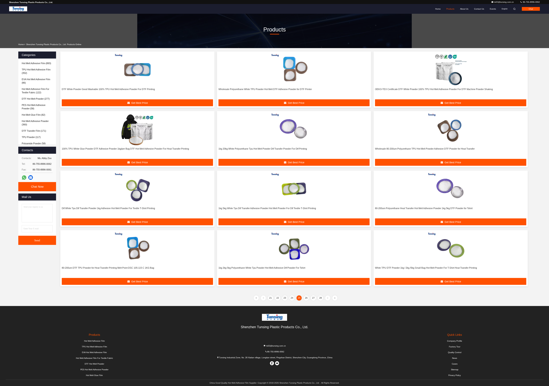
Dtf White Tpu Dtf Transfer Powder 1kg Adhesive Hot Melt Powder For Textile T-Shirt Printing (108, 208)
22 (277, 298)
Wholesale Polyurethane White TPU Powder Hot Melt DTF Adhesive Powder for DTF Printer (265, 89)
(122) (35, 91)
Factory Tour (454, 346)
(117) (31, 137)
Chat (531, 9)
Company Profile (454, 341)
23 (285, 298)
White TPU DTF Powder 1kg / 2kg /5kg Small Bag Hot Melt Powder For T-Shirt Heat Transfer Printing (426, 268)
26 (306, 298)
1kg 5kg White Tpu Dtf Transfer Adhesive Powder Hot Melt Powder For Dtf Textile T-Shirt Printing (267, 208)
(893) (36, 63)
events (493, 9)
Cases (455, 364)
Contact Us (479, 9)
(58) (33, 107)
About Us (464, 9)
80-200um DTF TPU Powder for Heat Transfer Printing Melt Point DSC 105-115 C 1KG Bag (108, 268)
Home (438, 9)
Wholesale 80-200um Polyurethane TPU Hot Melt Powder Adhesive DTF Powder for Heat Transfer (425, 149)
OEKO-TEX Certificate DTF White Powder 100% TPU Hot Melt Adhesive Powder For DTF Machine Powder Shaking (434, 89)
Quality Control (454, 352)
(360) (35, 123)
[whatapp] (24, 177)
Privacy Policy (454, 375)
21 (270, 298)
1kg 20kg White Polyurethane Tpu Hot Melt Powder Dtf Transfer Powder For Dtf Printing (262, 149)
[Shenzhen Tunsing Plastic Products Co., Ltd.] (18, 8)
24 (292, 298)
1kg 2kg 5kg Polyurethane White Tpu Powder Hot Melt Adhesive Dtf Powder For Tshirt (261, 268)
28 (320, 298)
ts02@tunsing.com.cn (504, 2)
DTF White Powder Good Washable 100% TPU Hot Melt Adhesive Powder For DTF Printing (108, 89)
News (454, 358)
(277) (36, 99)
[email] (30, 177)
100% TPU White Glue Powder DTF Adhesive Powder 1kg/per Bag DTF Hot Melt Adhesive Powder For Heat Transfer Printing (125, 149)
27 (313, 298)
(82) (33, 115)
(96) (36, 81)
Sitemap (454, 369)
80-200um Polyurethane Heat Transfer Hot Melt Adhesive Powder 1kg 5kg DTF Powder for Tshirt (424, 208)
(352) (36, 71)
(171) (34, 131)
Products (450, 9)
